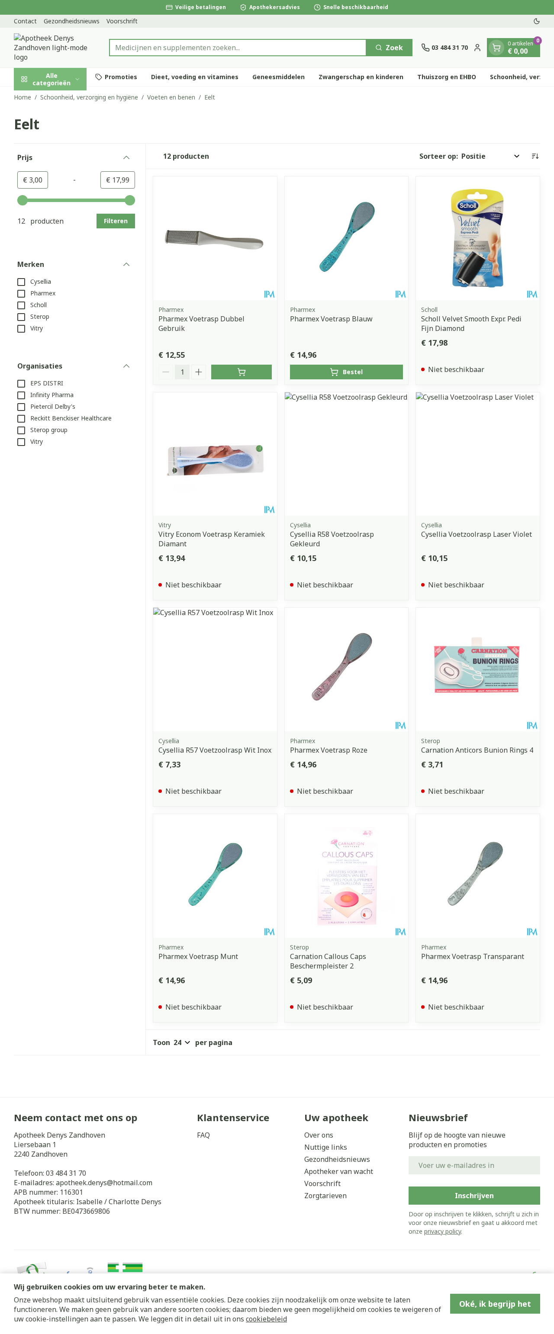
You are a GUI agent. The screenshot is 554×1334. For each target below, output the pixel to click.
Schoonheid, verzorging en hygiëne (89, 97)
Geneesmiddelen (278, 77)
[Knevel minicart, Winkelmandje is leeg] (496, 47)
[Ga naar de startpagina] (57, 48)
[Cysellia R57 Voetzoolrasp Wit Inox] (215, 669)
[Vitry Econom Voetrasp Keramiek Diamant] (215, 454)
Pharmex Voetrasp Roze (328, 750)
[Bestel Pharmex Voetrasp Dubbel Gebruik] (241, 372)
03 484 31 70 (66, 1173)
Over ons (318, 1135)
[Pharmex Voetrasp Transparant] (478, 876)
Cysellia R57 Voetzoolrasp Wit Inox (214, 750)
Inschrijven (474, 1195)
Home (22, 97)
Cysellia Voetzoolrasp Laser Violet (476, 534)
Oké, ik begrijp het (495, 1304)
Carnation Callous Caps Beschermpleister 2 (328, 961)
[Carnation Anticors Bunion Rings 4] (478, 669)
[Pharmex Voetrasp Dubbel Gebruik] (215, 238)
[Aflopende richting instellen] (535, 156)
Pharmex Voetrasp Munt (198, 956)
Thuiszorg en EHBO (446, 77)
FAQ (203, 1135)
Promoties (121, 77)
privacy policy (442, 1231)
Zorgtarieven (325, 1195)
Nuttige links (325, 1147)
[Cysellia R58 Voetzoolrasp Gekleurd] (347, 454)
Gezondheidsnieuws (72, 21)
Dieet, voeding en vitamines (194, 77)
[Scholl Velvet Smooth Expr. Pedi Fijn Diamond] (478, 238)
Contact (25, 21)
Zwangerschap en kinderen (361, 77)
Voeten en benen (171, 97)
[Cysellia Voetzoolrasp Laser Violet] (478, 454)
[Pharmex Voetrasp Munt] (215, 876)
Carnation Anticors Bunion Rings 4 (477, 750)
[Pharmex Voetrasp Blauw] (347, 238)
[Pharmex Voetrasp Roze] (347, 669)
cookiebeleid (266, 1319)
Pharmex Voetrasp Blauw (331, 319)
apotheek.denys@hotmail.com (104, 1182)
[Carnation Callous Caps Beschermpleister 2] (347, 876)
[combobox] (238, 47)
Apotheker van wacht (338, 1171)
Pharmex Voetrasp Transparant (472, 956)
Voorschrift (122, 21)
